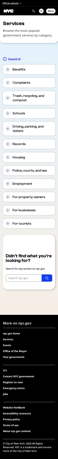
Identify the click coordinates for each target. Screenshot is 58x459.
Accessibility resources (17, 413)
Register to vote (13, 382)
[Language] (33, 11)
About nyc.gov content (17, 431)
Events (7, 345)
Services (8, 339)
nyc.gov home (11, 333)
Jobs (5, 394)
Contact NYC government (18, 376)
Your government (13, 357)
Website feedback (14, 407)
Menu (51, 10)
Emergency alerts (14, 388)
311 (5, 370)
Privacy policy (11, 419)
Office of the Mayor (15, 351)
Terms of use (11, 425)
